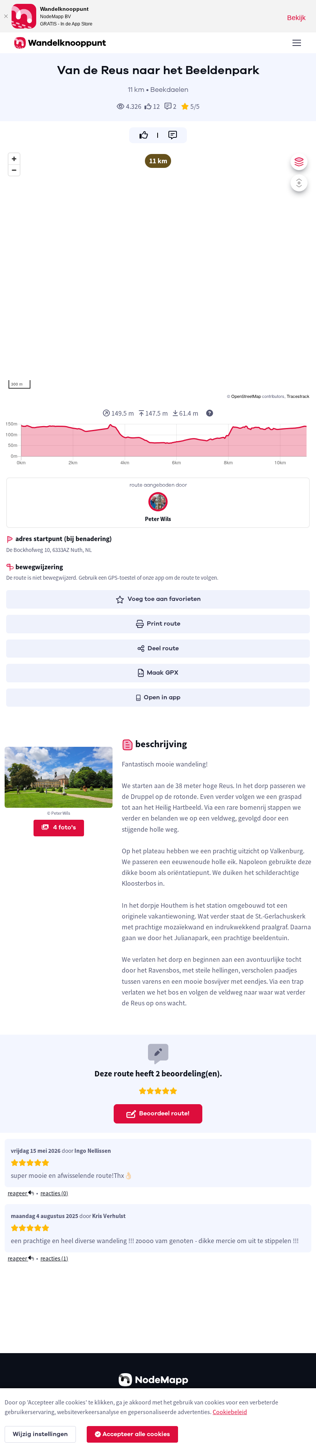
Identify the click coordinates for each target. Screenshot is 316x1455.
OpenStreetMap (246, 396)
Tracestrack (298, 396)
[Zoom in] (14, 158)
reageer (18, 1193)
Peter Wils (158, 519)
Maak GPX (162, 672)
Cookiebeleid (230, 1412)
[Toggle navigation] (296, 43)
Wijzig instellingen (40, 1434)
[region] (158, 274)
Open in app (162, 697)
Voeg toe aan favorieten (164, 599)
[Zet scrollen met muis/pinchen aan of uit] (299, 182)
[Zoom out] (14, 170)
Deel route (163, 648)
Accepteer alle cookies (136, 1434)
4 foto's (64, 827)
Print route (163, 623)
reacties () (54, 1193)
